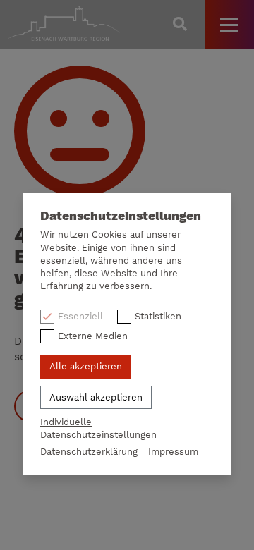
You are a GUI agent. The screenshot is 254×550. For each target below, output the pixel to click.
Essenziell (80, 316)
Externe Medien (93, 336)
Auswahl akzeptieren (96, 397)
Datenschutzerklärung (89, 451)
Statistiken (158, 316)
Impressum (173, 451)
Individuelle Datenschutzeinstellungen (98, 428)
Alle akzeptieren (85, 366)
